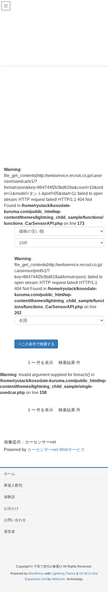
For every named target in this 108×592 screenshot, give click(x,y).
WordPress (36, 573)
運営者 (9, 531)
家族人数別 (13, 485)
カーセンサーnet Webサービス (56, 449)
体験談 (9, 497)
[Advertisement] (54, 97)
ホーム (9, 474)
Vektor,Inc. (59, 579)
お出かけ (11, 508)
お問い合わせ (15, 520)
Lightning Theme (63, 573)
